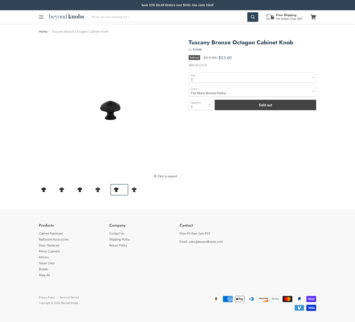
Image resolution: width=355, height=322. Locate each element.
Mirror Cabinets (49, 251)
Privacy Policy (47, 297)
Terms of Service (69, 297)
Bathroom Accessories (54, 239)
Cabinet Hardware (51, 233)
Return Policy (118, 245)
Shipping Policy (119, 239)
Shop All (44, 275)
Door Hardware (49, 245)
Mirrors (44, 257)
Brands (43, 269)
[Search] (252, 17)
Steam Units (47, 263)
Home (43, 31)
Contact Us (116, 233)
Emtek (197, 49)
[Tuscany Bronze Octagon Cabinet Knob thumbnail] (46, 189)
